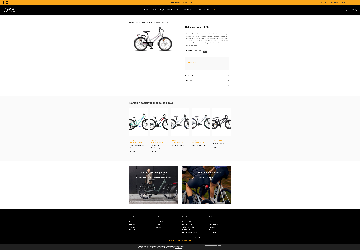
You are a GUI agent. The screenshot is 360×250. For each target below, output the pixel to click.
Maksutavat (334, 2)
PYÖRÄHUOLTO (172, 10)
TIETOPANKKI (186, 230)
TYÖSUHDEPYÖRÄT (189, 10)
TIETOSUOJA (213, 232)
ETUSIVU (146, 10)
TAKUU (211, 230)
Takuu (343, 2)
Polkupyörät (142, 22)
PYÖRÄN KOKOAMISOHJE (189, 232)
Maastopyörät (138, 142)
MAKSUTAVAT (213, 227)
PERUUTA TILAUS (214, 221)
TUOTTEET (157, 10)
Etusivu (131, 22)
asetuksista (178, 248)
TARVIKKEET (133, 227)
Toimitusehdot (324, 2)
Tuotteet (136, 22)
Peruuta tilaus (352, 2)
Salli (200, 247)
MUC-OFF (132, 230)
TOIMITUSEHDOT (214, 224)
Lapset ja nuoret (151, 22)
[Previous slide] (129, 131)
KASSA (158, 224)
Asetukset (211, 247)
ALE (215, 10)
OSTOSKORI (159, 221)
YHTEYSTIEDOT (204, 10)
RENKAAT (132, 224)
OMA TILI (158, 227)
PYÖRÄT (131, 221)
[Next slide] (230, 131)
